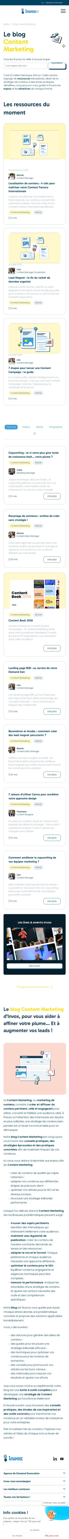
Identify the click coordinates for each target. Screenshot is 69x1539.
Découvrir (34, 965)
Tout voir (11, 427)
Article (39, 427)
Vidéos (26, 427)
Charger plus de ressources (33, 987)
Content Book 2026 (21, 620)
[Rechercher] (42, 12)
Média (6, 24)
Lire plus (52, 496)
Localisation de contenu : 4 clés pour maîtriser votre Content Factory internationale (32, 187)
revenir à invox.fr (54, 2)
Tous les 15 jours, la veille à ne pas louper (27, 59)
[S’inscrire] (57, 66)
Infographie (55, 427)
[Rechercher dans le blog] (35, 433)
